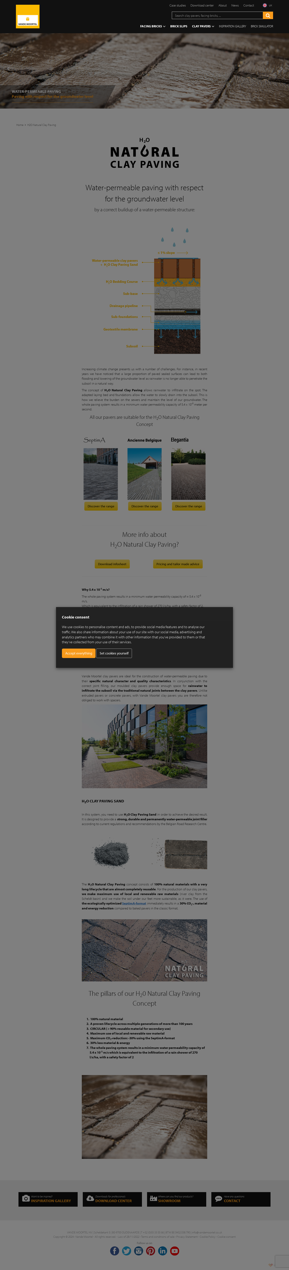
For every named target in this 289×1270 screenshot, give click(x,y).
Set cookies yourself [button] (114, 653)
